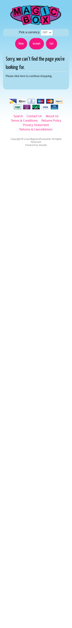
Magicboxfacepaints (40, 139)
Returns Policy (51, 121)
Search (18, 116)
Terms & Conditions (24, 121)
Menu (21, 43)
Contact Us (34, 116)
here (22, 76)
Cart (51, 43)
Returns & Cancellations (36, 129)
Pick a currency (29, 32)
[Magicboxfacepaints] (36, 25)
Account (36, 43)
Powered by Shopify (36, 145)
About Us (52, 116)
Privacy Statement (36, 125)
